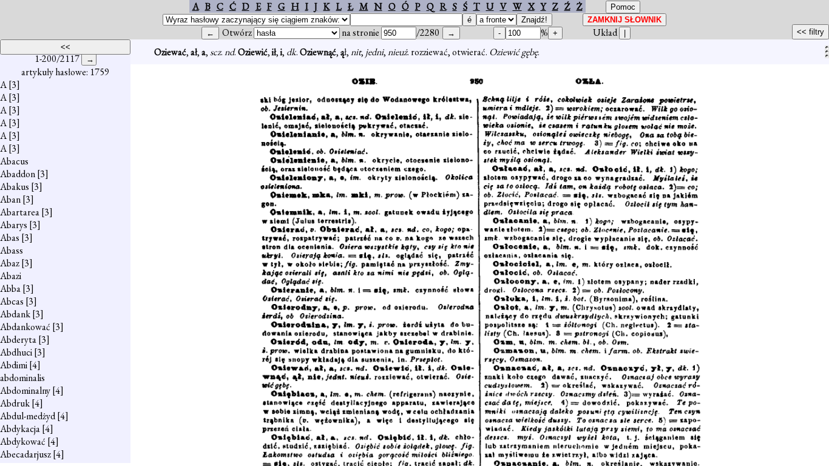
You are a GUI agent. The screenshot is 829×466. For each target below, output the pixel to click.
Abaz (9, 263)
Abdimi (13, 365)
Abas (9, 237)
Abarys (13, 224)
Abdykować (23, 441)
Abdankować (25, 326)
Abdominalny (25, 390)
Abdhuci (16, 352)
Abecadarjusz (25, 454)
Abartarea (19, 212)
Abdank (15, 314)
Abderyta (18, 339)
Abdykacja (20, 428)
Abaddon (17, 173)
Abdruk (15, 403)
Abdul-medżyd (27, 416)
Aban (10, 199)
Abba (10, 288)
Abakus (14, 186)
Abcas (12, 301)
